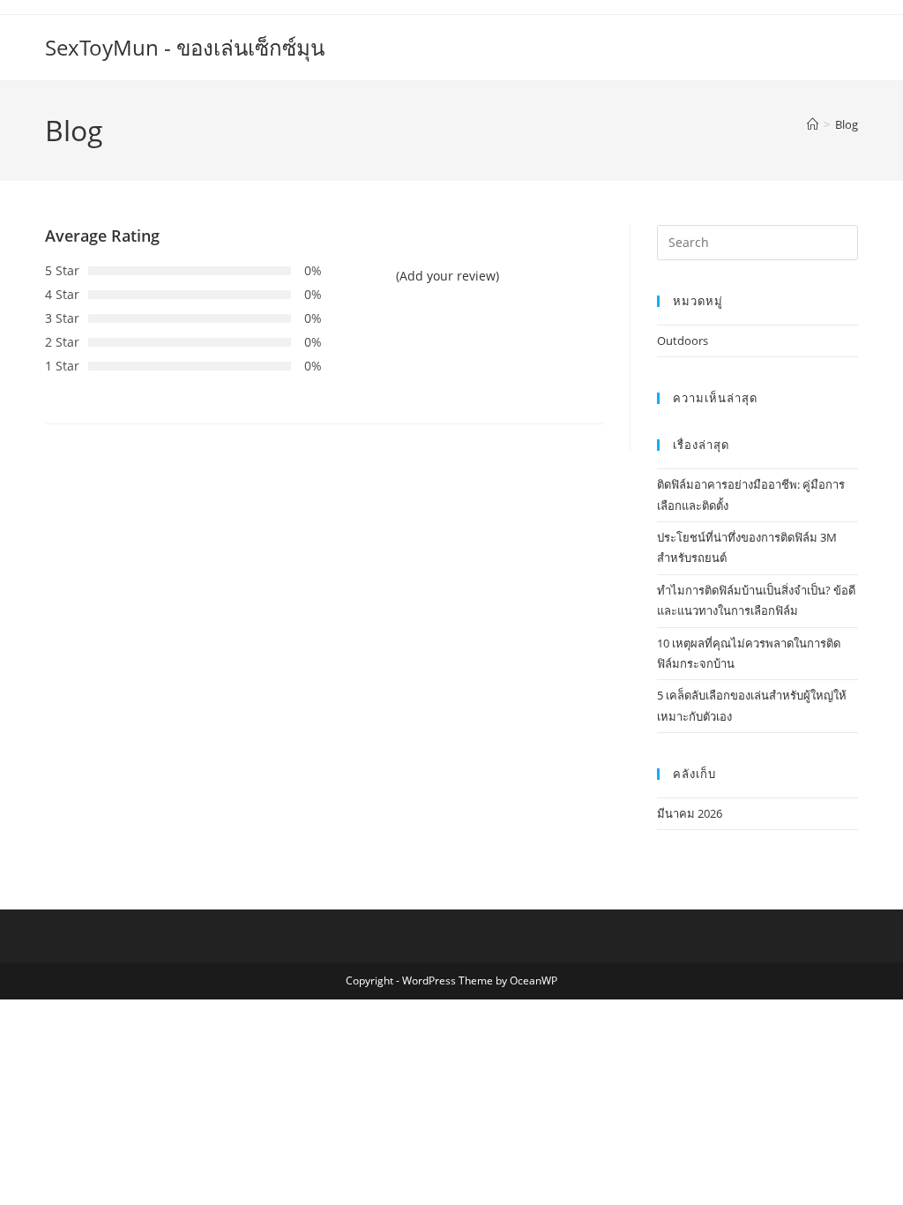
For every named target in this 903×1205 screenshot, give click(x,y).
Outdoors (682, 340)
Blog (846, 124)
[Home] (812, 124)
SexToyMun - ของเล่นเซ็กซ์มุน (185, 47)
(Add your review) (447, 275)
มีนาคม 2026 (689, 813)
